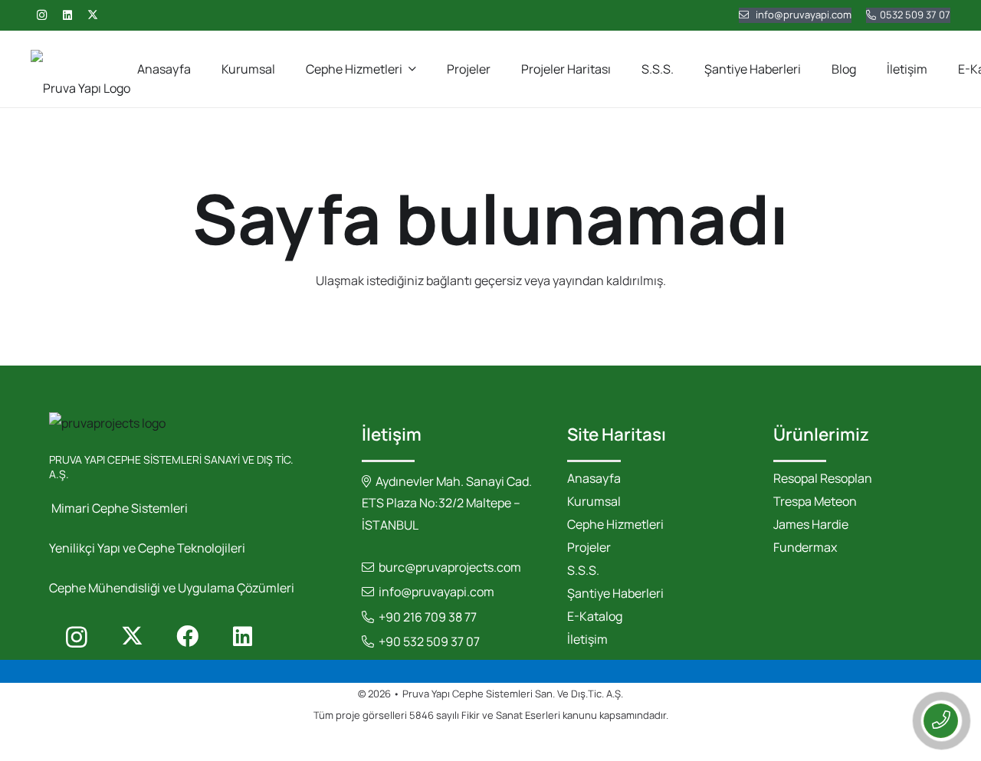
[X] (92, 15)
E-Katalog (594, 616)
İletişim (587, 639)
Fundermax (805, 547)
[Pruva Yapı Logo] (80, 69)
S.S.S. (583, 570)
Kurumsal (594, 501)
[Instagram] (41, 15)
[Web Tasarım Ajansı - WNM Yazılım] (490, 743)
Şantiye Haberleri (615, 593)
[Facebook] (187, 636)
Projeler (589, 547)
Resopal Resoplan (822, 478)
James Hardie (810, 524)
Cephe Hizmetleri (615, 524)
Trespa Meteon (815, 501)
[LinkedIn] (67, 15)
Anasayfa (594, 478)
